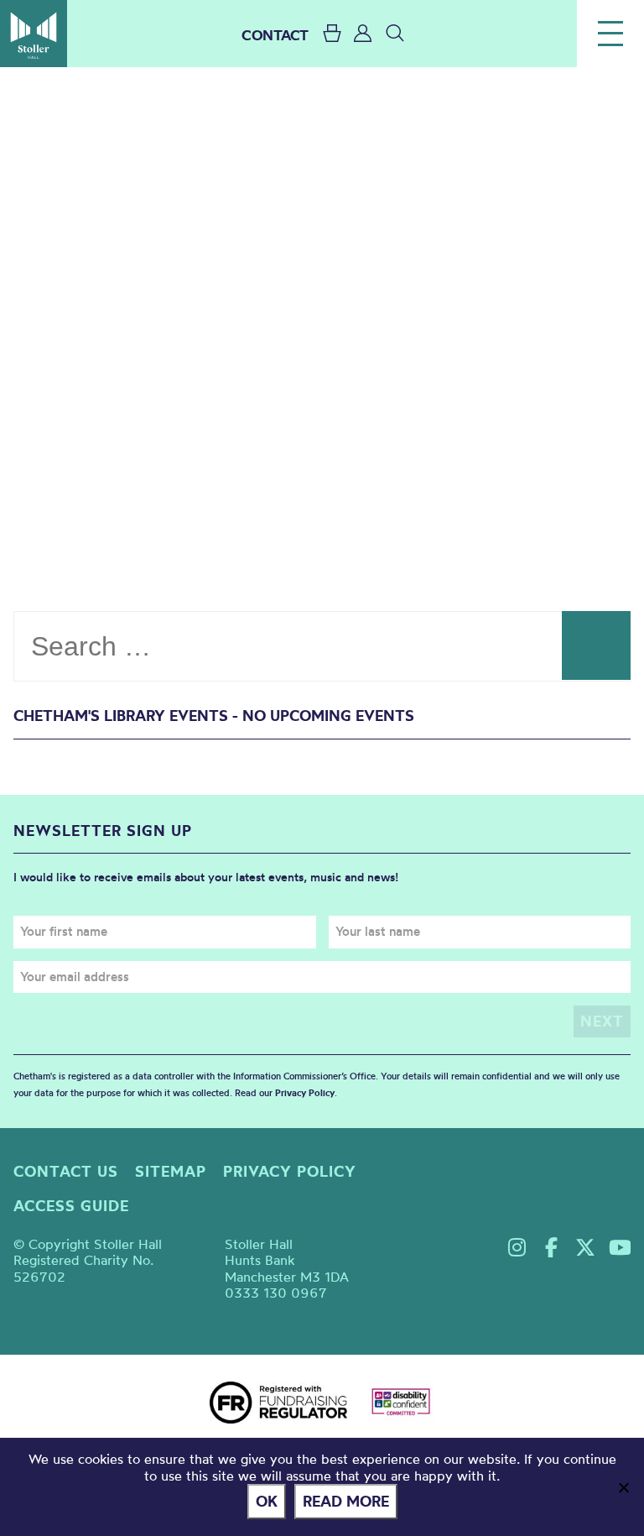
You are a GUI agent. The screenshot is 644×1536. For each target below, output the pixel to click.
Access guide (71, 1205)
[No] (623, 1487)
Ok (267, 1501)
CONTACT (275, 35)
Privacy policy (289, 1171)
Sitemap (170, 1171)
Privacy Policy (305, 1093)
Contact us (65, 1171)
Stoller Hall (33, 33)
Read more (346, 1501)
